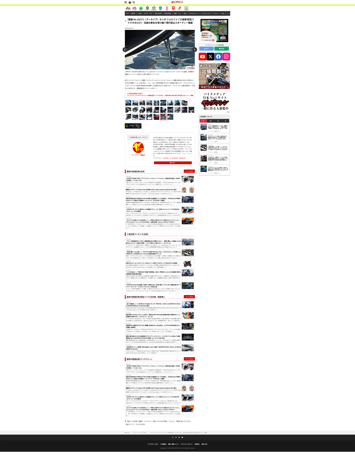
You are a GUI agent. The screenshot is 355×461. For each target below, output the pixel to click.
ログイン (206, 48)
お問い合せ (204, 444)
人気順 (139, 13)
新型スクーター (130, 424)
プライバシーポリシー (187, 444)
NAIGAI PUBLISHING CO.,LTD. (176, 448)
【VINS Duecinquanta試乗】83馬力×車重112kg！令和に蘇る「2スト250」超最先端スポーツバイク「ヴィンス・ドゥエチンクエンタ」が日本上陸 (153, 286)
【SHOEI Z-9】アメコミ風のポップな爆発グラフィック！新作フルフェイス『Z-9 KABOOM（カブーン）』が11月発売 (152, 210)
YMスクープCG (148, 13)
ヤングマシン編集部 (213, 141)
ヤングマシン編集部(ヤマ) (214, 173)
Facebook (175, 158)
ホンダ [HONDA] (140, 424)
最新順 (133, 13)
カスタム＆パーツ (194, 13)
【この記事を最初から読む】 (159, 94)
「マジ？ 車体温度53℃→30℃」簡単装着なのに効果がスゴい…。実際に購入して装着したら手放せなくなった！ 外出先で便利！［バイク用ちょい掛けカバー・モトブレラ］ (153, 242)
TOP (127, 13)
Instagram (182, 158)
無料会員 (221, 48)
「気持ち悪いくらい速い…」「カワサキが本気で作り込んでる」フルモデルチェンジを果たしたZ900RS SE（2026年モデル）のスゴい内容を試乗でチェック (153, 253)
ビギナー (216, 13)
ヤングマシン (147, 421)
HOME (128, 432)
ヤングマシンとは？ (153, 444)
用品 (185, 13)
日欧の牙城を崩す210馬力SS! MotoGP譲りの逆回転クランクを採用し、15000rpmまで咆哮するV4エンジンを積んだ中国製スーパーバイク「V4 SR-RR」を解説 (153, 199)
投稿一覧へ (172, 162)
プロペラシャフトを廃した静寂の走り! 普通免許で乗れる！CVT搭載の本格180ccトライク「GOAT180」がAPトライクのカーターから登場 (217, 138)
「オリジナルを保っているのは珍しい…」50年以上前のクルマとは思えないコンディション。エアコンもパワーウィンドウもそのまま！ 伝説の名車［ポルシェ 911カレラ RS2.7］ (153, 221)
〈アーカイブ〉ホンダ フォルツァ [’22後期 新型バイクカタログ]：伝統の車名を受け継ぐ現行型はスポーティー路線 (178, 432)
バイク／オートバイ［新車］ (139, 432)
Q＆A (222, 13)
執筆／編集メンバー (173, 444)
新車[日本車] (158, 13)
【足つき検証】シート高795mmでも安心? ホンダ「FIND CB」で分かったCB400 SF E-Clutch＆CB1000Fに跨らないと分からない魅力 (153, 305)
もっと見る (189, 171)
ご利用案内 (163, 444)
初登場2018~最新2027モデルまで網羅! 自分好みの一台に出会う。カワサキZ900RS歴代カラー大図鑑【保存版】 (153, 326)
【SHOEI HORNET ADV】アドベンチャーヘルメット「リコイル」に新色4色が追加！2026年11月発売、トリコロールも (153, 179)
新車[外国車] (167, 13)
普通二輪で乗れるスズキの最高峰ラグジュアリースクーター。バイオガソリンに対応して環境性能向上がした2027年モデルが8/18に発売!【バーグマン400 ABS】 (153, 337)
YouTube (166, 158)
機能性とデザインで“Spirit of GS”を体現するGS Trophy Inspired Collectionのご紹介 (151, 189)
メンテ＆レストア (206, 13)
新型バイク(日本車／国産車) (135, 421)
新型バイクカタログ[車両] (160, 421)
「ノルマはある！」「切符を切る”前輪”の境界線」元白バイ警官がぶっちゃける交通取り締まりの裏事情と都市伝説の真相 (153, 273)
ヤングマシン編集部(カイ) (214, 131)
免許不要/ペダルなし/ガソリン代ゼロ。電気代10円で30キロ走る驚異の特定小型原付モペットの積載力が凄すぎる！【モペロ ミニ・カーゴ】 (153, 315)
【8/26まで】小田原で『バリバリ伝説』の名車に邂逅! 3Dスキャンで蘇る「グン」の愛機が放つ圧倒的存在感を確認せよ (218, 159)
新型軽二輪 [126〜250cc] (183, 421)
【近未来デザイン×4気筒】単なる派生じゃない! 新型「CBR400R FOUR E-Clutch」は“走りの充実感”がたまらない (153, 348)
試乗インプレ (177, 13)
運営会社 (197, 444)
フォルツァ (172, 421)
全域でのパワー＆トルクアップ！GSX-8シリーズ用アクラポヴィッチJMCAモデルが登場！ (152, 263)
